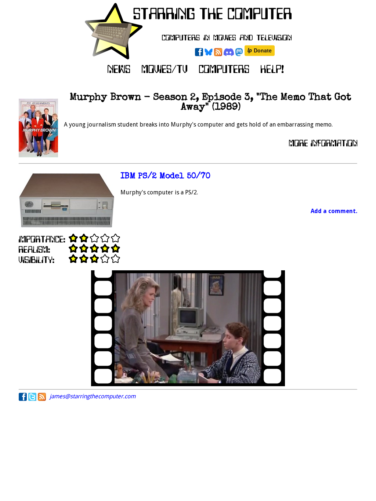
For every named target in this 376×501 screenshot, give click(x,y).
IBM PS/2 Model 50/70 (165, 176)
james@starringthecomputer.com (92, 396)
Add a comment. (334, 211)
